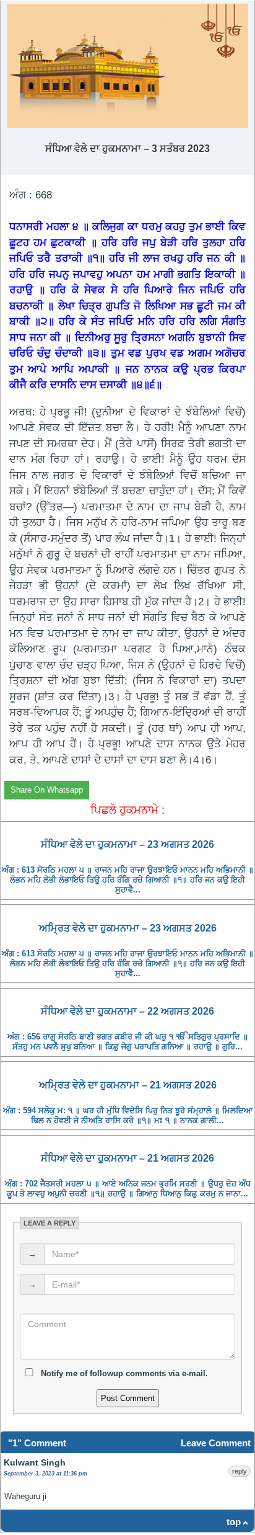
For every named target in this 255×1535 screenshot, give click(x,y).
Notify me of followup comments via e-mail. (123, 1373)
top (234, 1521)
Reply (239, 1471)
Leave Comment (216, 1443)
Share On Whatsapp (47, 789)
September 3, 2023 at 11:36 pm (45, 1473)
